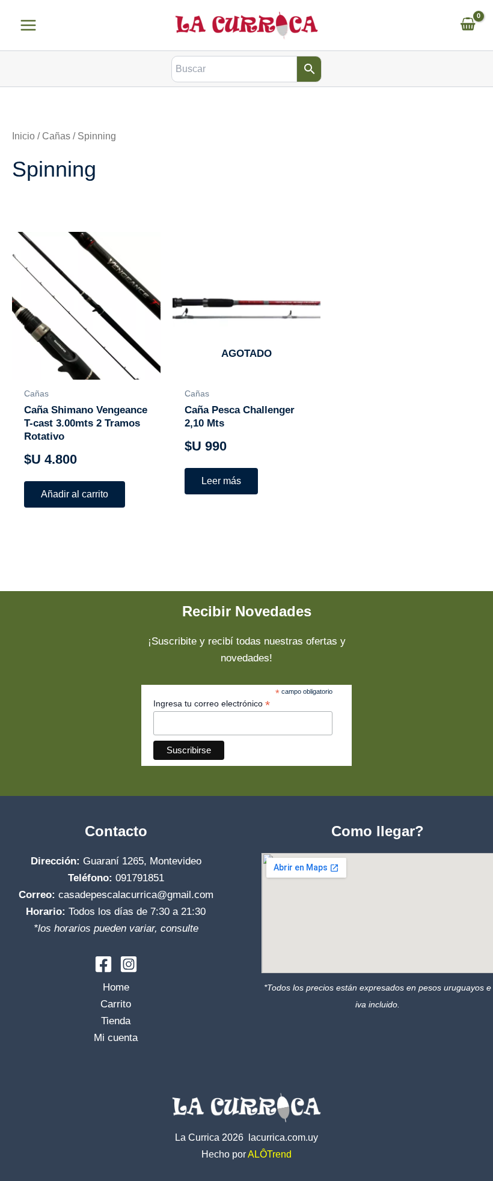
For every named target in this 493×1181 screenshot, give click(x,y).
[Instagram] (129, 964)
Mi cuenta (116, 1037)
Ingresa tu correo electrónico (211, 703)
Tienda (115, 1021)
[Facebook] (103, 964)
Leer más (221, 481)
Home (116, 987)
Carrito (115, 1004)
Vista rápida (86, 367)
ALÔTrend (270, 1154)
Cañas (56, 136)
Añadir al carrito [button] (74, 494)
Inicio (23, 136)
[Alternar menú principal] (28, 25)
